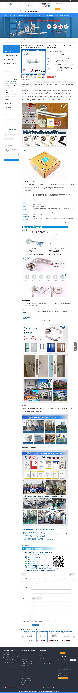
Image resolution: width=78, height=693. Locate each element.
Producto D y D (47, 82)
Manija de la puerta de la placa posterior (12, 89)
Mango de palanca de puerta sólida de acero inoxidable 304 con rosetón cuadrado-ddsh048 (61, 642)
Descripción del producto (28, 82)
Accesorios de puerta (26, 678)
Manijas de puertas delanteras (67, 578)
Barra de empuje (25, 659)
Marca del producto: (50, 54)
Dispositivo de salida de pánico (10, 63)
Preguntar (50, 76)
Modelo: (48, 52)
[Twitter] (59, 4)
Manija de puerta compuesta (38, 578)
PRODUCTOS (25, 682)
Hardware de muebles (9, 123)
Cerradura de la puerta (9, 67)
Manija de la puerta (8, 75)
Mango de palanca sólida (10, 85)
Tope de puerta (7, 103)
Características (38, 82)
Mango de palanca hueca (10, 87)
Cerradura (42, 658)
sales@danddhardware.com (10, 666)
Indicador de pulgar (9, 90)
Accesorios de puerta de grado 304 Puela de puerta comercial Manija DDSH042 (48, 642)
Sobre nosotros (43, 655)
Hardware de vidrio (8, 115)
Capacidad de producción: (51, 70)
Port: (48, 68)
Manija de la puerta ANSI (10, 78)
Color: (48, 61)
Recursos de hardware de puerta (47, 660)
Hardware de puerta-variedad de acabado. (12, 55)
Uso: (48, 64)
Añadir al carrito (59, 76)
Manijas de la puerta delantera (52, 578)
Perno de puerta (7, 107)
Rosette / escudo (8, 92)
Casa (41, 653)
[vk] (63, 4)
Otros (23, 684)
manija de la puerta (26, 578)
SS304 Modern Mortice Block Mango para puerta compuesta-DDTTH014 (24, 642)
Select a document (37, 598)
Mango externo (68, 581)
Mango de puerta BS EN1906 (11, 79)
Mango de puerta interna (10, 96)
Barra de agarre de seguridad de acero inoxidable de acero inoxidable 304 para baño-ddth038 (36, 642)
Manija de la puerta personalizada (56, 581)
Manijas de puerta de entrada (28, 581)
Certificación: (49, 55)
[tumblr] (55, 4)
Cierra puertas (7, 99)
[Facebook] (61, 4)
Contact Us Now (11, 160)
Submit (35, 624)
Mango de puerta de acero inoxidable (12, 81)
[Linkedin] (57, 4)
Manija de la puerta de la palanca (12, 83)
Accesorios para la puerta (9, 119)
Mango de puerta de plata (41, 581)
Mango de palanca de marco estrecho (12, 94)
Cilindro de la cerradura (9, 71)
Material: (48, 58)
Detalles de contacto (64, 82)
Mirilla (5, 111)
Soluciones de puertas (45, 663)
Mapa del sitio (56, 691)
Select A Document (9, 138)
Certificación (54, 82)
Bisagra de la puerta (8, 59)
